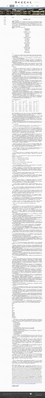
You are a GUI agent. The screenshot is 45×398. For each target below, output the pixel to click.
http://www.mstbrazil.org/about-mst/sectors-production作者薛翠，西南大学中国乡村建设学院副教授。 (25, 383)
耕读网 (7, 394)
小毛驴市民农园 (26, 393)
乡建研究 (39, 17)
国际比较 (41, 17)
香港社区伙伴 (10, 394)
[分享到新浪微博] (38, 395)
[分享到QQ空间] (41, 395)
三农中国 (13, 393)
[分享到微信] (37, 395)
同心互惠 (23, 393)
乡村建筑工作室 (4, 394)
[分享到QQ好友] (36, 395)
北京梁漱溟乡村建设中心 (19, 393)
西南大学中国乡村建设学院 (8, 393)
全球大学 (15, 393)
